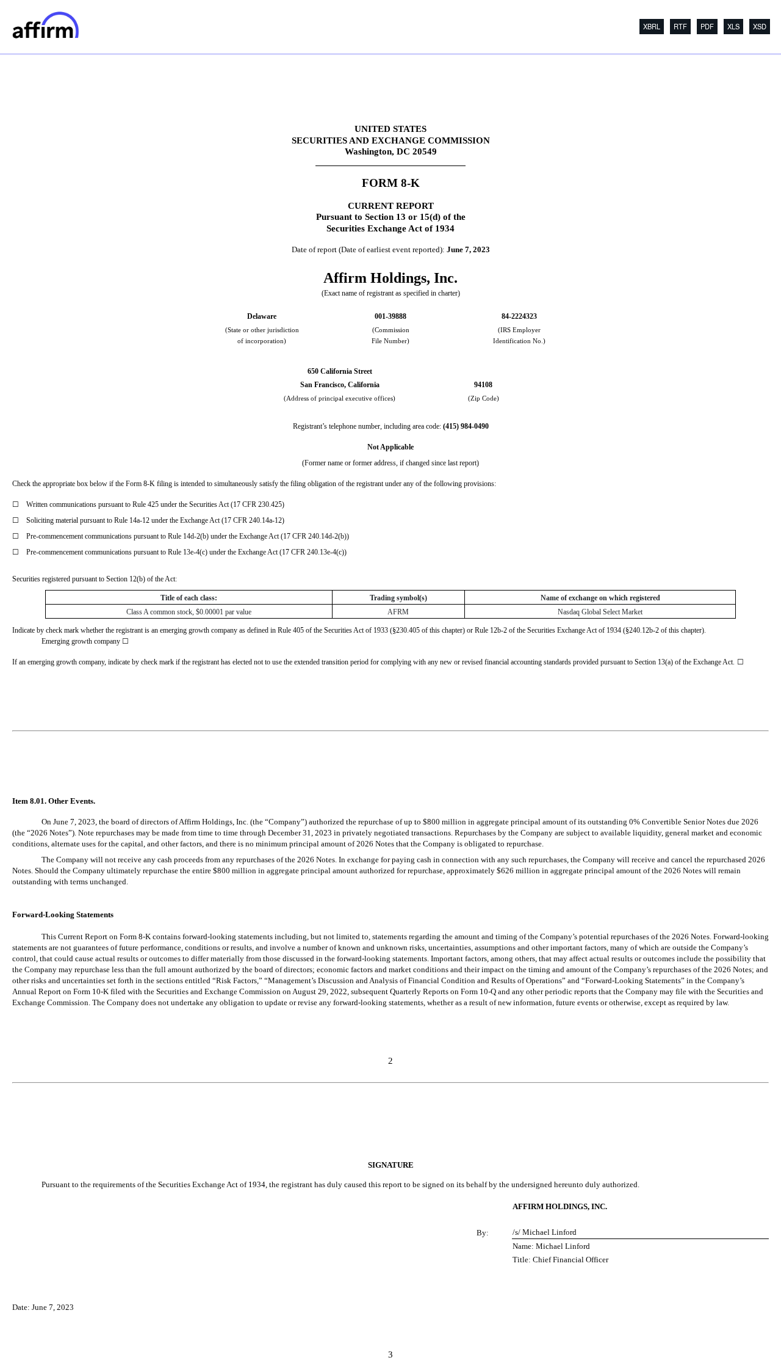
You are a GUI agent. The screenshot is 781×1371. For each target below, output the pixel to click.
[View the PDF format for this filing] (705, 26)
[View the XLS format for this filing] (731, 26)
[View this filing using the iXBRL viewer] (650, 26)
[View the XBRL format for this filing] (757, 26)
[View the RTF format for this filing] (678, 26)
